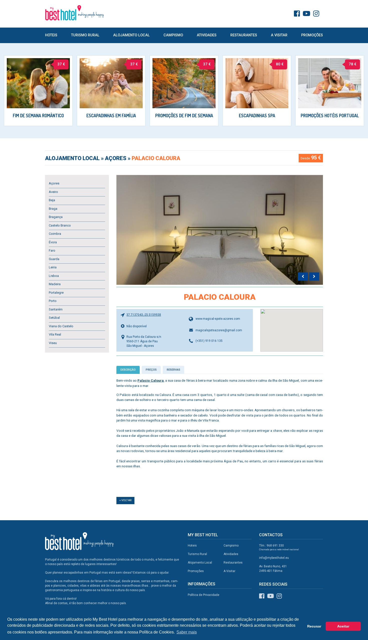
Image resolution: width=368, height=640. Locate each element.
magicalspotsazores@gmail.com (219, 330)
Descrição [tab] (128, 369)
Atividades (207, 35)
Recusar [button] (314, 626)
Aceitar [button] (343, 626)
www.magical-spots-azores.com (218, 319)
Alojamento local (73, 158)
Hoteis (51, 35)
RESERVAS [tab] (173, 369)
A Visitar (279, 35)
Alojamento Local (131, 35)
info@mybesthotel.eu (274, 558)
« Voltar (125, 500)
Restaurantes (243, 35)
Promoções (312, 35)
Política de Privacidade (203, 595)
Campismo (173, 35)
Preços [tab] (151, 369)
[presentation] (303, 276)
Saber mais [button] (186, 632)
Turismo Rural (85, 35)
